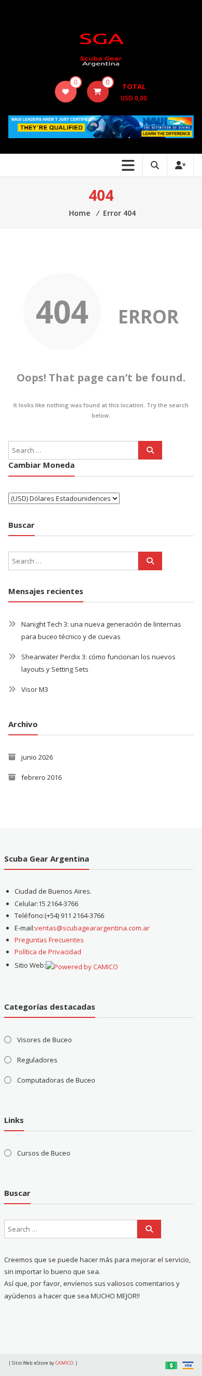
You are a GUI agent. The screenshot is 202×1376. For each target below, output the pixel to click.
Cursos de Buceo (43, 1153)
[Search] (150, 450)
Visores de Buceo (44, 1039)
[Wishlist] (65, 91)
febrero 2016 (41, 777)
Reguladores (37, 1059)
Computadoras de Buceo (56, 1080)
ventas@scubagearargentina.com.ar (92, 928)
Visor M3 (34, 689)
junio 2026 (37, 757)
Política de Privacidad (48, 951)
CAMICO (64, 1362)
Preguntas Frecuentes (49, 939)
